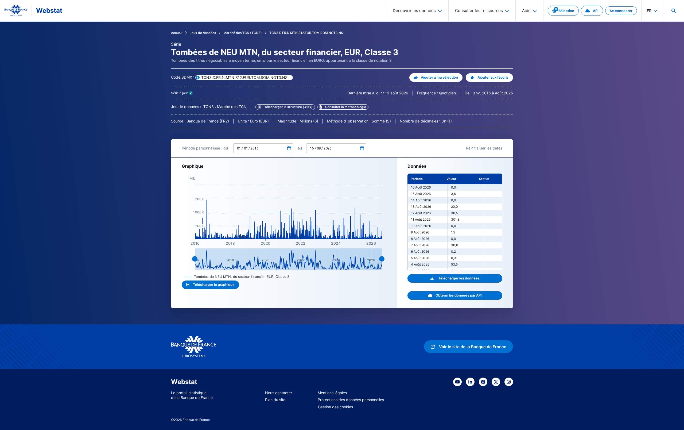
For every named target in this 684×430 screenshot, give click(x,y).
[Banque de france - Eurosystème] (16, 10)
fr (649, 10)
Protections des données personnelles (351, 399)
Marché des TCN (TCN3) (242, 33)
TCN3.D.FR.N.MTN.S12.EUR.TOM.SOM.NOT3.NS (306, 33)
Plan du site (275, 399)
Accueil (176, 33)
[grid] (454, 222)
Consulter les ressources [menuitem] (479, 10)
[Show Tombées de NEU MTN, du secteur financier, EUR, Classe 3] (236, 277)
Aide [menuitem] (526, 10)
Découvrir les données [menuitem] (414, 10)
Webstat (49, 10)
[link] (563, 11)
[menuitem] (673, 10)
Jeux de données (203, 33)
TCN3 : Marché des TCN (225, 106)
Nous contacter (278, 392)
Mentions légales (332, 392)
